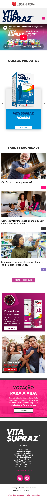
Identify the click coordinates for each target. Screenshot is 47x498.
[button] (43, 18)
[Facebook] (27, 478)
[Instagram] (20, 478)
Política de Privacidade (15, 495)
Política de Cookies (33, 495)
